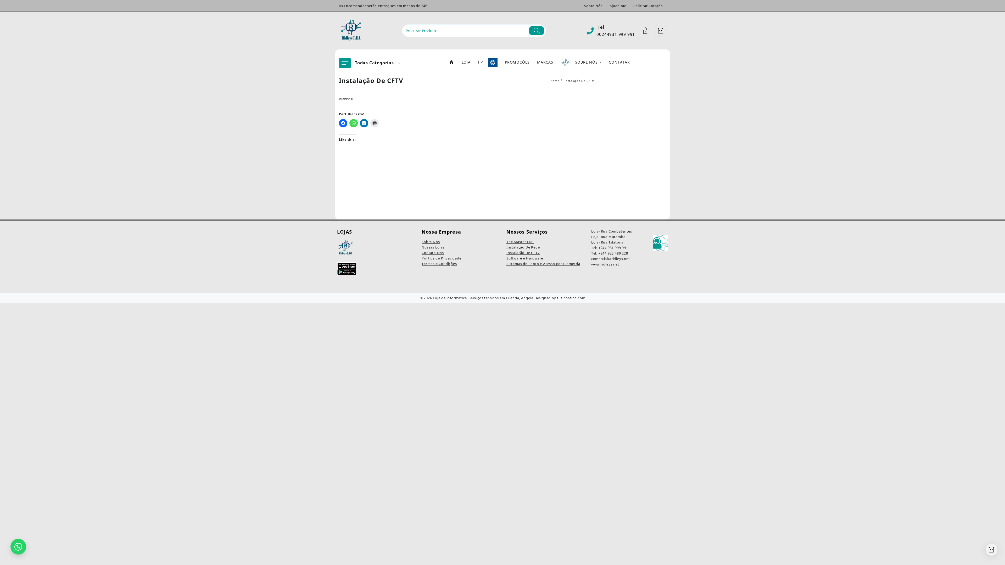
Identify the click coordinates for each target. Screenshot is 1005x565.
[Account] (648, 30)
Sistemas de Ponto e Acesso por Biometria (543, 263)
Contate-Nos (433, 252)
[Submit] (537, 30)
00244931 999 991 (615, 34)
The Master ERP (520, 241)
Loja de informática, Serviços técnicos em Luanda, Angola (483, 298)
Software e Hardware (524, 258)
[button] (18, 547)
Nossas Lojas (433, 247)
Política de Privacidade (441, 258)
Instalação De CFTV (523, 252)
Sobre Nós (431, 241)
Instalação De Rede (523, 247)
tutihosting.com (571, 298)
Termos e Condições (439, 263)
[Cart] (660, 30)
